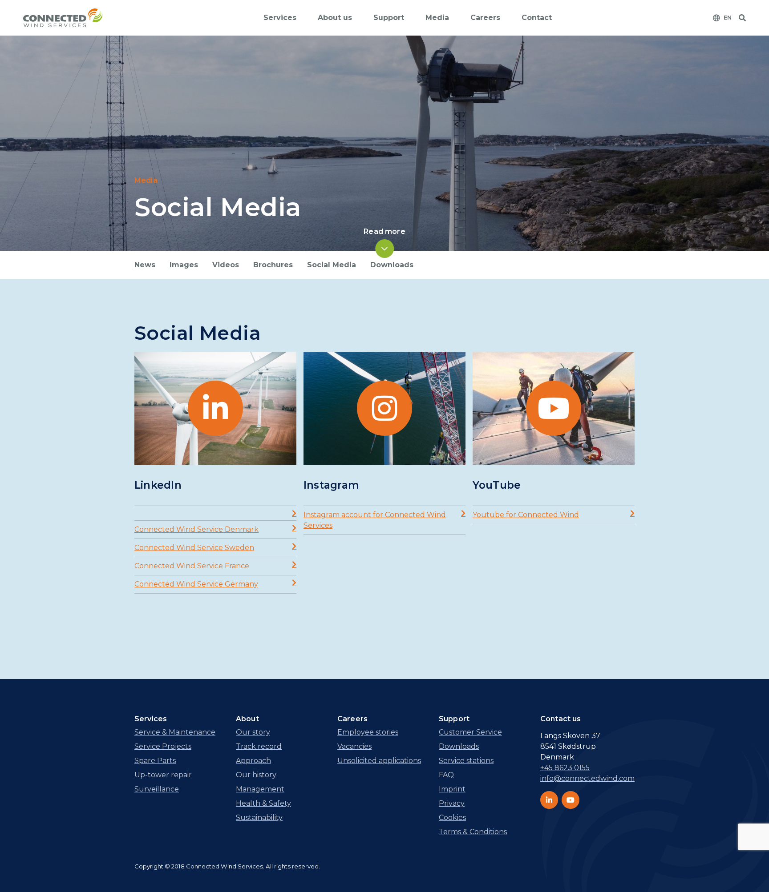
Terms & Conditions (473, 832)
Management (260, 789)
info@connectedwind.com (587, 778)
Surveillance (156, 789)
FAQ (446, 775)
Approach (253, 760)
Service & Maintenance (174, 732)
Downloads (391, 265)
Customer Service (470, 732)
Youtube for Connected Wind (526, 514)
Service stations (466, 760)
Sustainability (259, 817)
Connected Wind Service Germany (196, 584)
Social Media (331, 265)
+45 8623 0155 (565, 767)
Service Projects (162, 746)
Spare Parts (155, 760)
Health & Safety (263, 803)
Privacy (452, 803)
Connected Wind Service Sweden (194, 547)
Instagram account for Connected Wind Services (375, 520)
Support (388, 17)
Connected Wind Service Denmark (196, 529)
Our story (253, 732)
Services (279, 17)
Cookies (452, 817)
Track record (259, 746)
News (144, 265)
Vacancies (354, 746)
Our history (256, 775)
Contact (537, 17)
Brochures (273, 265)
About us (335, 17)
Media (437, 17)
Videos (225, 265)
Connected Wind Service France (191, 566)
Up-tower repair (163, 775)
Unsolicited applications (379, 760)
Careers (485, 17)
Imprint (452, 789)
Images (184, 265)
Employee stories (367, 732)
